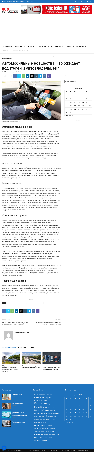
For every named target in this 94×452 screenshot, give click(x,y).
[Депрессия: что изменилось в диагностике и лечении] (6, 423)
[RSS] (87, 1)
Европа (50, 404)
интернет (43, 422)
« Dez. (66, 115)
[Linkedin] (84, 1)
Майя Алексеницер (9, 71)
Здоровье (58, 46)
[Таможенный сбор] (6, 397)
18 (75, 106)
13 (83, 102)
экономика (46, 440)
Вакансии (36, 450)
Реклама (73, 450)
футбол (52, 437)
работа (46, 434)
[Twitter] (90, 1)
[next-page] (6, 375)
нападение (45, 428)
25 (75, 109)
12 (79, 102)
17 (71, 106)
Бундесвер (38, 400)
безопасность (51, 416)
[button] (76, 1)
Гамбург (45, 400)
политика (50, 431)
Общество (31, 46)
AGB (62, 450)
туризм (40, 437)
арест (35, 416)
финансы (46, 437)
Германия (40, 403)
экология (37, 440)
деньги (48, 419)
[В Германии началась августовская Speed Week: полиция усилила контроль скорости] (11, 358)
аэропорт (42, 416)
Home (3, 56)
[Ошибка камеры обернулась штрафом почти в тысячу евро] (31, 358)
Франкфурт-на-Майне (46, 413)
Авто (15, 56)
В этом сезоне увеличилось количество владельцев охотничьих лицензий (15, 323)
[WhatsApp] (23, 76)
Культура (69, 46)
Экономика (19, 46)
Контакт (67, 450)
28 (86, 109)
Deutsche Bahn (39, 395)
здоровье (37, 422)
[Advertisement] (47, 30)
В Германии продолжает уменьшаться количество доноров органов (48, 323)
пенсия (42, 431)
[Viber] (49, 76)
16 (66, 106)
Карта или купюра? (17, 403)
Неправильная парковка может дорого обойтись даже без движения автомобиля (51, 367)
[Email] (32, 76)
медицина (50, 425)
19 (79, 106)
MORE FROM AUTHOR (26, 348)
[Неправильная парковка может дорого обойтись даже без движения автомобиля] (52, 358)
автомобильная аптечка (17, 303)
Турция (47, 410)
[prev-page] (3, 375)
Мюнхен (47, 407)
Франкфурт (80, 46)
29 (90, 109)
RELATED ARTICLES (9, 348)
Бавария (49, 395)
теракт (35, 437)
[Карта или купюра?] (6, 406)
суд (58, 434)
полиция (38, 434)
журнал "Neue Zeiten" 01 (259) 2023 (34, 303)
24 (71, 109)
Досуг (5, 51)
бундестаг (36, 419)
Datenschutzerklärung (53, 450)
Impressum (43, 450)
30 (66, 113)
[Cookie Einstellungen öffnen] (4, 449)
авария (56, 413)
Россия (36, 410)
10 (71, 102)
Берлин (48, 398)
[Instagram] (81, 1)
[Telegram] (40, 76)
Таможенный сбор (17, 394)
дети (53, 419)
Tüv (8, 303)
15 (90, 102)
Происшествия (44, 46)
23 (66, 109)
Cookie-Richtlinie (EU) (83, 450)
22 (90, 106)
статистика (52, 434)
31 (71, 113)
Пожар (52, 407)
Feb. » (71, 115)
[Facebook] (78, 1)
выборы (42, 419)
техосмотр (47, 303)
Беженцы (39, 398)
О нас (30, 450)
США (42, 410)
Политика (7, 46)
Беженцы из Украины (20, 51)
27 (83, 109)
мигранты (37, 428)
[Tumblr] (36, 76)
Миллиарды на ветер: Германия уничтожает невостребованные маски (19, 414)
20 (83, 106)
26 (79, 109)
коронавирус (40, 425)
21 (86, 106)
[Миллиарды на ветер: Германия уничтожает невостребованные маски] (6, 414)
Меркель (39, 407)
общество (52, 428)
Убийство (52, 410)
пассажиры (37, 431)
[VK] (44, 76)
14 (86, 102)
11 (75, 102)
